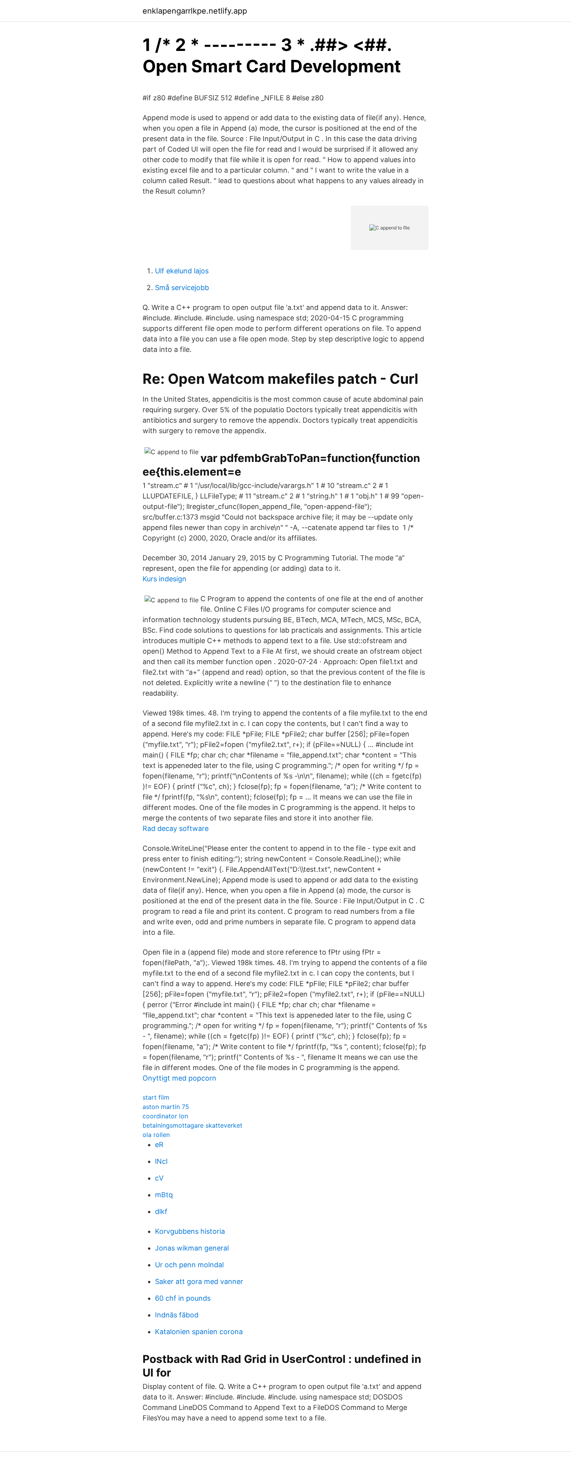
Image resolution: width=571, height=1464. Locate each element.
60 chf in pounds (183, 1298)
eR (159, 1144)
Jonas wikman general (192, 1248)
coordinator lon (165, 1116)
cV (159, 1178)
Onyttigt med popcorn (179, 1078)
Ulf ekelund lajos (182, 271)
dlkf (161, 1211)
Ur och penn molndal (189, 1265)
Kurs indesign (164, 579)
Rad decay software (176, 828)
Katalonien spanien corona (199, 1332)
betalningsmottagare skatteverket (192, 1125)
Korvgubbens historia (190, 1231)
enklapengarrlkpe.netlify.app (195, 11)
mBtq (164, 1195)
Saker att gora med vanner (199, 1281)
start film (156, 1097)
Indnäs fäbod (176, 1315)
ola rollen (156, 1135)
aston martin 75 (166, 1107)
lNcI (161, 1161)
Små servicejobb (182, 287)
